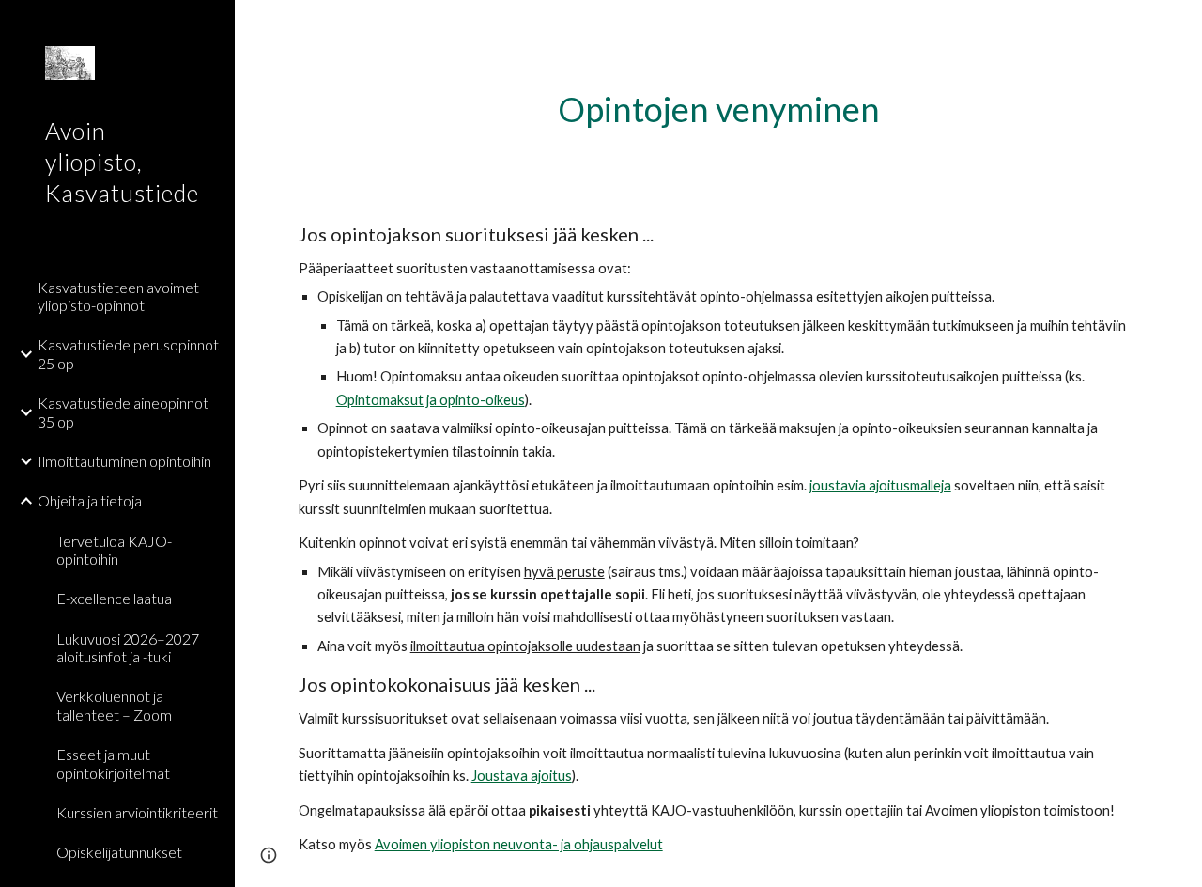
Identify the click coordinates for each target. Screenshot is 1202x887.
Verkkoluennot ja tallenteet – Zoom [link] (114, 705)
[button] (1179, 26)
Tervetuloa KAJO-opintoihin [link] (114, 550)
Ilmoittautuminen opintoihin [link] (124, 461)
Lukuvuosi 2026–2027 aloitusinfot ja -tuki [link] (127, 647)
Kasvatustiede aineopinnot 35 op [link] (123, 411)
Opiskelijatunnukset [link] (119, 852)
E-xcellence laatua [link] (114, 598)
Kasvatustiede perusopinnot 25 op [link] (128, 353)
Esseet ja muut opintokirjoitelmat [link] (113, 763)
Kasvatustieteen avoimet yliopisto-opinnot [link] (118, 296)
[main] (719, 109)
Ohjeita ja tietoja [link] (90, 500)
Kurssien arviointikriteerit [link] (137, 812)
